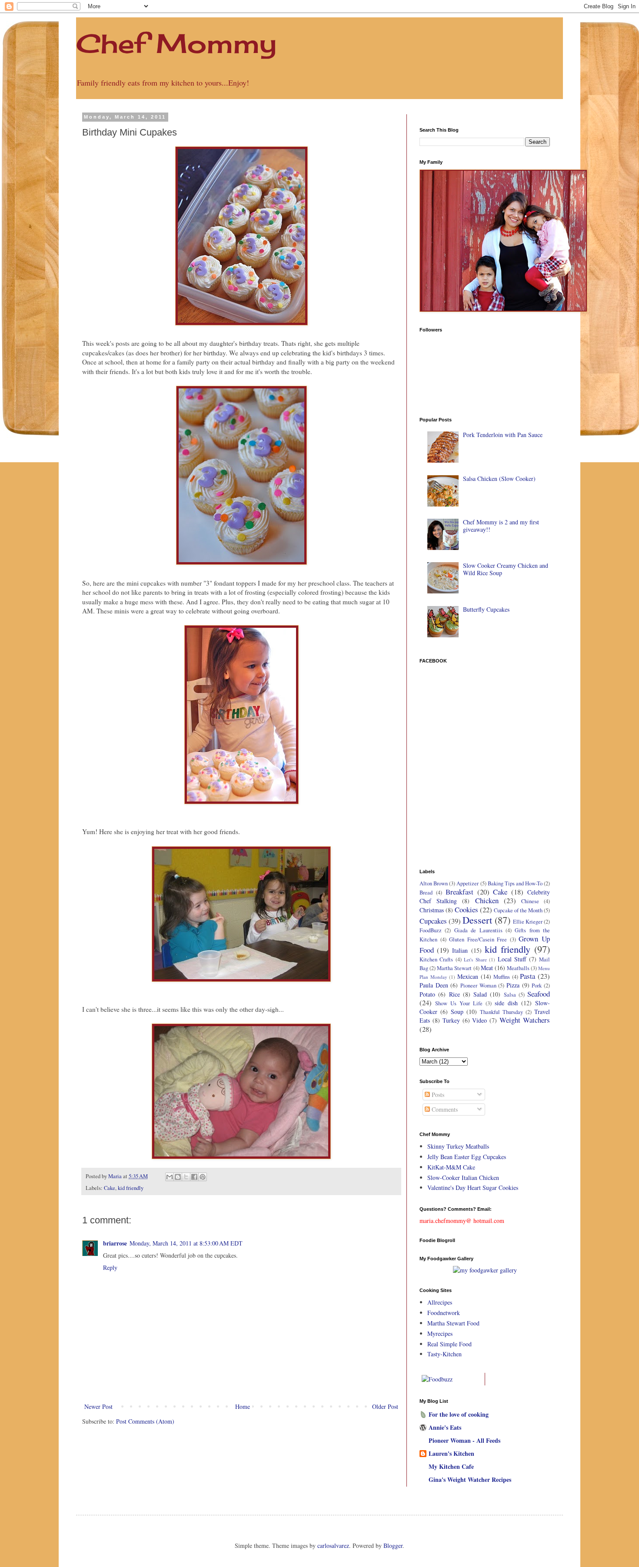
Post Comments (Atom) (145, 1421)
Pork (537, 985)
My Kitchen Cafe (451, 1466)
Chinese (530, 901)
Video (479, 1020)
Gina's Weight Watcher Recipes (470, 1479)
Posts (437, 1094)
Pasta (527, 976)
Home (242, 1406)
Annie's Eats (445, 1427)
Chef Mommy (176, 43)
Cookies (466, 909)
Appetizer (467, 883)
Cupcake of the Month (518, 910)
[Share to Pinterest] (202, 1177)
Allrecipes (439, 1302)
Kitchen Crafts (436, 959)
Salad (480, 994)
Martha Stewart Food (453, 1323)
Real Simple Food (449, 1344)
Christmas (431, 910)
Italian (460, 950)
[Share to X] (186, 1177)
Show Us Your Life (459, 1003)
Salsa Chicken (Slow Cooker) (499, 478)
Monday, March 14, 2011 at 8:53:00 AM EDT (186, 1243)
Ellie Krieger (527, 921)
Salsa (510, 994)
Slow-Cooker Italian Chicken (463, 1177)
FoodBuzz (430, 930)
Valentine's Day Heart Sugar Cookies (472, 1187)
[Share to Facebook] (194, 1177)
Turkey (451, 1020)
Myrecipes (440, 1333)
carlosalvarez (333, 1545)
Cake (109, 1188)
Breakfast (459, 892)
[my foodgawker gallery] (485, 1270)
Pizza (512, 985)
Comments (444, 1109)
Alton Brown (433, 883)
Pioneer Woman (478, 985)
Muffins (501, 977)
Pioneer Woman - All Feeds (464, 1440)
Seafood (538, 994)
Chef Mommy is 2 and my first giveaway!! (501, 525)
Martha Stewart (454, 968)
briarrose (115, 1243)
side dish (506, 1003)
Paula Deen (433, 985)
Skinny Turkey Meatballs (458, 1146)
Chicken (487, 900)
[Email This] (169, 1177)
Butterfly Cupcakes (486, 609)
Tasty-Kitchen (444, 1354)
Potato (427, 994)
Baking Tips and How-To (515, 883)
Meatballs (518, 968)
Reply (110, 1267)
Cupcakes (433, 921)
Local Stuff (512, 959)
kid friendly (130, 1188)
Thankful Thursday (501, 1012)
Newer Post (98, 1406)
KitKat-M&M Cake (451, 1167)
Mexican (467, 976)
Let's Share (475, 959)
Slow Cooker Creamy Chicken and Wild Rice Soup (505, 569)
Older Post (385, 1406)
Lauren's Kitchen (451, 1453)
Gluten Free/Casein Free (478, 939)
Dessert (477, 919)
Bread (426, 892)
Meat (487, 968)
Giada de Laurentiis (478, 930)
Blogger (393, 1545)
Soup (457, 1011)
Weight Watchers (524, 1020)
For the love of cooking (459, 1414)
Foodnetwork (443, 1313)
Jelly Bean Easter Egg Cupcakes (466, 1157)
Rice (454, 994)
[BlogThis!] (177, 1177)
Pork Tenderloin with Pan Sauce (502, 435)
